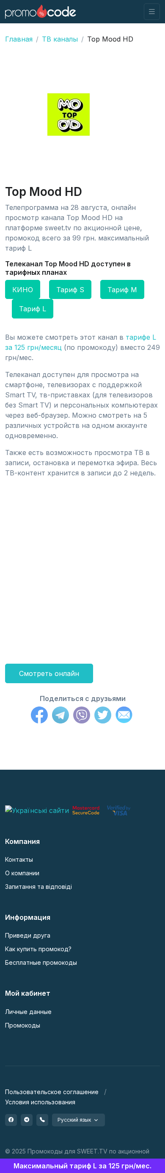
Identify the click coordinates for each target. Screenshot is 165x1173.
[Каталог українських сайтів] (37, 809)
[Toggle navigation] (152, 11)
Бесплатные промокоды (41, 962)
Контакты (19, 859)
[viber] (42, 1120)
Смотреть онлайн (49, 673)
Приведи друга (27, 935)
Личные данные (28, 1011)
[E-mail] (124, 716)
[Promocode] (40, 12)
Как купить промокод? (38, 948)
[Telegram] (60, 716)
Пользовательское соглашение (52, 1091)
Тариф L (32, 308)
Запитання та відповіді (38, 886)
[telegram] (27, 1120)
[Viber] (81, 716)
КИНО (22, 289)
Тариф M (122, 289)
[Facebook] (39, 716)
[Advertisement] (82, 567)
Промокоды (22, 1025)
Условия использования (40, 1102)
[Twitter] (102, 716)
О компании (22, 873)
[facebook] (11, 1120)
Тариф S (70, 289)
